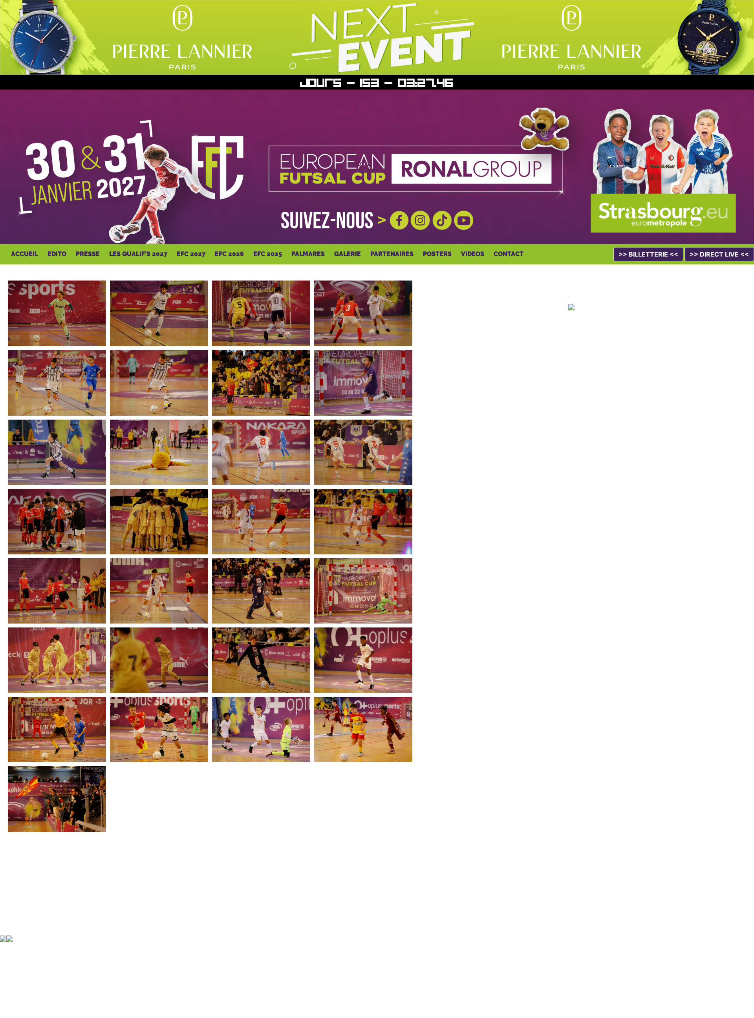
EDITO (57, 254)
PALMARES (308, 254)
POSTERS (437, 254)
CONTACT (508, 254)
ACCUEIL (24, 254)
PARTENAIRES (392, 254)
